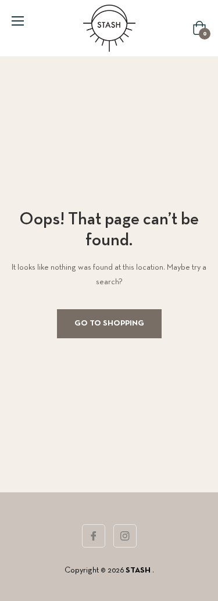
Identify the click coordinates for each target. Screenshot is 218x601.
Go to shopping (109, 323)
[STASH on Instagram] (125, 535)
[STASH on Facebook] (93, 535)
